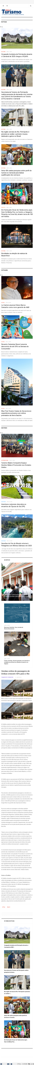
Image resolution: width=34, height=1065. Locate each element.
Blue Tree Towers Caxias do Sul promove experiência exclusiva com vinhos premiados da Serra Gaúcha (16, 413)
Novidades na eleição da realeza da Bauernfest (14, 254)
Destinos (3, 501)
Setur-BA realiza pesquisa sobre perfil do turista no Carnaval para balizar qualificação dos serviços (16, 172)
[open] (3, 6)
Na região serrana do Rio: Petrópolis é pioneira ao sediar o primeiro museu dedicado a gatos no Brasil (15, 134)
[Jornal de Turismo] (17, 12)
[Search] (31, 6)
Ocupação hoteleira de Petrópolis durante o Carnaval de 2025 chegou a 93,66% (16, 55)
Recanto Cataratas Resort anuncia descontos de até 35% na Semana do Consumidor (15, 346)
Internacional (4, 460)
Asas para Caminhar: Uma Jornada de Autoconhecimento (13, 628)
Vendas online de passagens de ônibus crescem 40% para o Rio (15, 672)
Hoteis (3, 302)
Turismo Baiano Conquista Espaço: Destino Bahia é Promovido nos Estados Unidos (16, 465)
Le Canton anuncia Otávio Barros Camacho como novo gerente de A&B (15, 306)
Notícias (3, 51)
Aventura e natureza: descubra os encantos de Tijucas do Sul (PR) (13, 505)
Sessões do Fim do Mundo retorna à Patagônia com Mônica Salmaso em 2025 (16, 544)
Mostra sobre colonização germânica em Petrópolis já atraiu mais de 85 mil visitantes (16, 595)
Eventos (3, 207)
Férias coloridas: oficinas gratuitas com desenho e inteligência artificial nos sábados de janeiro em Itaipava (17, 662)
